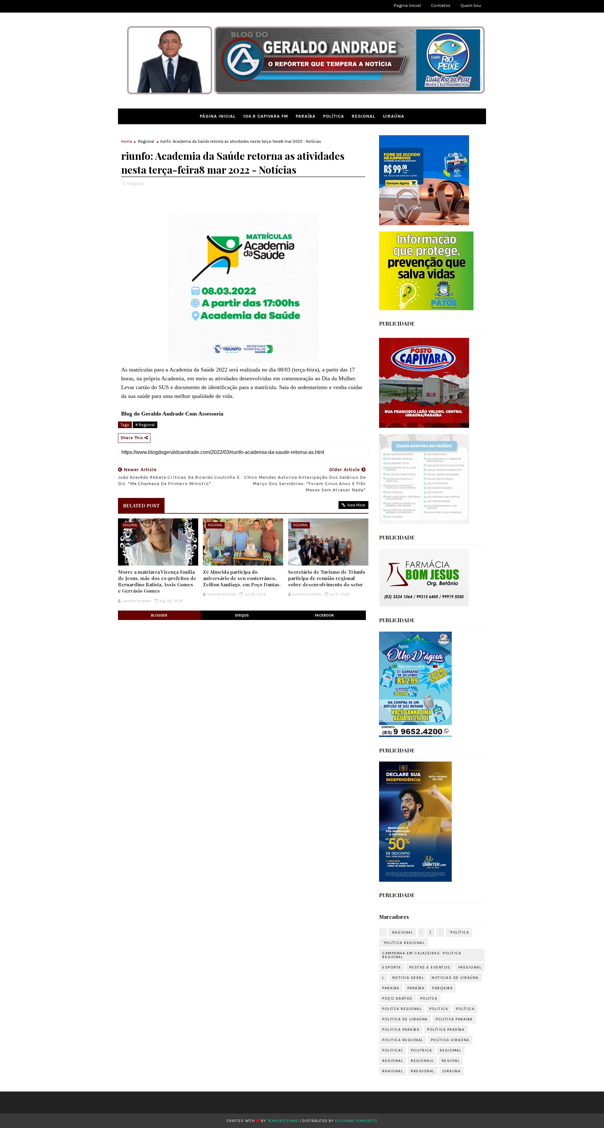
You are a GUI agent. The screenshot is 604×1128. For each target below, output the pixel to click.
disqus (242, 615)
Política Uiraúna (450, 1040)
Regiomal (450, 1050)
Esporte (391, 967)
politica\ (392, 1050)
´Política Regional (403, 943)
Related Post (141, 505)
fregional (470, 967)
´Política (459, 932)
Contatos (440, 5)
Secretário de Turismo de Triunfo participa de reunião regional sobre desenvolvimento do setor (326, 578)
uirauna (451, 1071)
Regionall (422, 1060)
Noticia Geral (408, 977)
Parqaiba (442, 988)
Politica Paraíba (400, 1029)
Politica (438, 1009)
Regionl (451, 1060)
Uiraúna (393, 116)
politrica (421, 1050)
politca (429, 998)
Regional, (135, 183)
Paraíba (306, 116)
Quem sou (471, 5)
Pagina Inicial (407, 5)
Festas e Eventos (429, 967)
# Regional (145, 424)
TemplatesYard (283, 1121)
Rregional (422, 1071)
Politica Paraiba (454, 1019)
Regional (363, 116)
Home (126, 141)
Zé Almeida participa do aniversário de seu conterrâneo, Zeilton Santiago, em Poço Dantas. (242, 578)
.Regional (402, 932)
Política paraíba (445, 1029)
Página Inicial (218, 116)
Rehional (392, 1071)
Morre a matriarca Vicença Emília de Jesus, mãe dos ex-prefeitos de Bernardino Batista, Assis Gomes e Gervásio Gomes (157, 581)
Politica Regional (402, 1040)
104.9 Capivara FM (265, 116)
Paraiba (391, 988)
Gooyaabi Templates (356, 1121)
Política (333, 116)
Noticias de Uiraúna (455, 977)
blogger (159, 615)
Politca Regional (402, 1009)
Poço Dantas (397, 998)
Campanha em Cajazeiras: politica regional (421, 955)
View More (356, 505)
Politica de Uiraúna (405, 1019)
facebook (324, 615)
